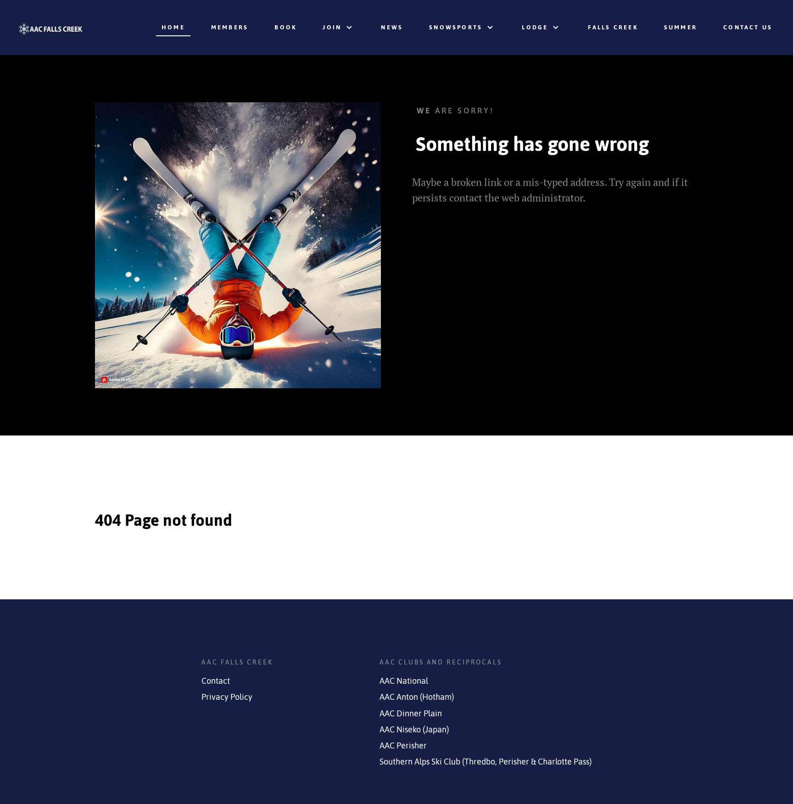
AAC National (404, 681)
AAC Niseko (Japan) (414, 729)
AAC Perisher (403, 745)
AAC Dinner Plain (411, 713)
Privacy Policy (226, 697)
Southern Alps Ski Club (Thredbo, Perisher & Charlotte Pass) (486, 761)
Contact (215, 681)
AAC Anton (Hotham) (417, 697)
